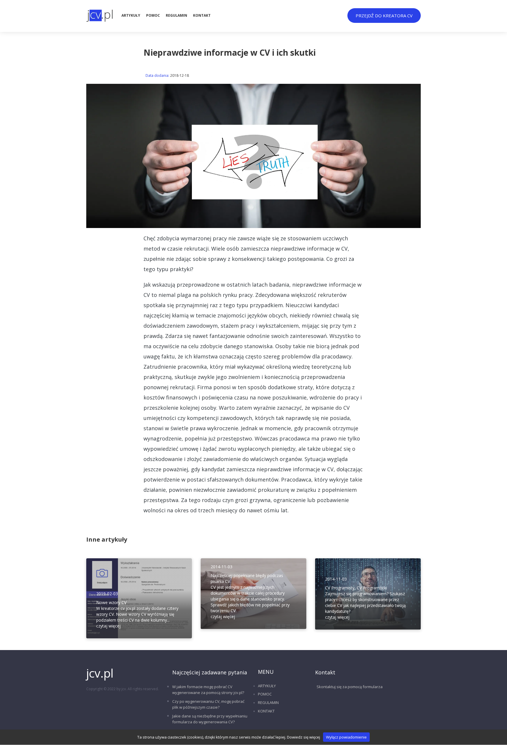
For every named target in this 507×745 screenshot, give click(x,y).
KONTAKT (202, 15)
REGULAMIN (176, 15)
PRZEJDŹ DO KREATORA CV (384, 15)
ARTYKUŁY (130, 15)
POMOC (153, 15)
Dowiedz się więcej (303, 737)
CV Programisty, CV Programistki (356, 588)
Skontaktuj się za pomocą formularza (350, 686)
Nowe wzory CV (111, 602)
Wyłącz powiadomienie (346, 737)
